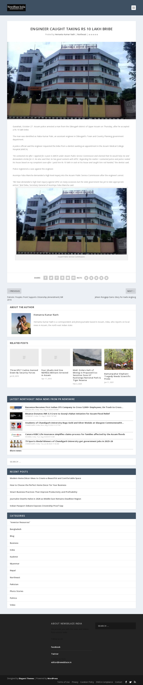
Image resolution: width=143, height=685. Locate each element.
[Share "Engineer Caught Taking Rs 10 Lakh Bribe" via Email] (68, 278)
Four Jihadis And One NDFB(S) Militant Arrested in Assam (54, 373)
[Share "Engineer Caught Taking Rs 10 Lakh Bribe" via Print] (73, 278)
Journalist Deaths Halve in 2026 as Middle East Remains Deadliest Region (45, 498)
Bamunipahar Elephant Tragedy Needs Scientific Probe (117, 376)
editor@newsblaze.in (61, 662)
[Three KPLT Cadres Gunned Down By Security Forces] (24, 357)
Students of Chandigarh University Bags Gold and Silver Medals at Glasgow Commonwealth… (74, 422)
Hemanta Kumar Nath (65, 34)
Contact (118, 682)
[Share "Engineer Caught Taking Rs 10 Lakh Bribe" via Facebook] (45, 278)
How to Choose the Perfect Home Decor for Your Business (38, 485)
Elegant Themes (26, 678)
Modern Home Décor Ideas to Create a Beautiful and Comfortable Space (45, 478)
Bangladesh (15, 529)
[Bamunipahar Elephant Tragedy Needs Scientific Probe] (118, 359)
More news (16, 450)
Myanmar (14, 563)
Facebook (55, 647)
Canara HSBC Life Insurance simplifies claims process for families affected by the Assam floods (75, 434)
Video (12, 605)
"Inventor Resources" (20, 522)
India (12, 550)
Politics (13, 598)
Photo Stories (16, 591)
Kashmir (14, 556)
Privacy (75, 682)
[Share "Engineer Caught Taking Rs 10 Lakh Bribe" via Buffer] (62, 278)
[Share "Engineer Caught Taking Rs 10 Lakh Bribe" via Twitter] (51, 278)
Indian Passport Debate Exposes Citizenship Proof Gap (36, 505)
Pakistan (14, 584)
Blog (12, 536)
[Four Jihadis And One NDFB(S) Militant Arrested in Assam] (55, 357)
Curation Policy (87, 682)
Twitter (55, 654)
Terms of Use (63, 682)
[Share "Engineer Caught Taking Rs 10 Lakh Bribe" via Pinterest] (56, 278)
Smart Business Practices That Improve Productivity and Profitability (43, 492)
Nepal (13, 570)
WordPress (52, 678)
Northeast (81, 34)
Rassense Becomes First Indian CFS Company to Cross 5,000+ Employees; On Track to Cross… (74, 407)
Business (14, 543)
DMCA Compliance (104, 682)
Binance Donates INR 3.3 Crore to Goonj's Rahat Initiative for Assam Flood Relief (67, 413)
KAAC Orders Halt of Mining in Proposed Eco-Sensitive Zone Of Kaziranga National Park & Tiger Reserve (87, 375)
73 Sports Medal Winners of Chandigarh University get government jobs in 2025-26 (69, 441)
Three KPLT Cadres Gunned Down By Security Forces (24, 371)
